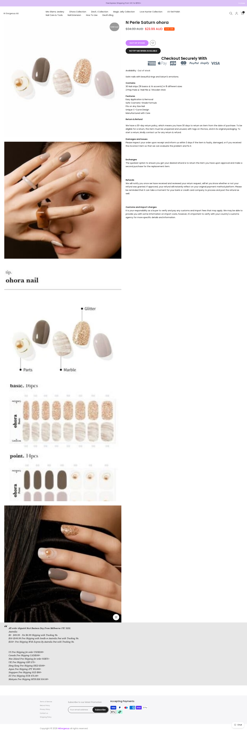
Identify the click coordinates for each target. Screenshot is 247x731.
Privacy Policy (45, 709)
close (6, 3)
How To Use (91, 15)
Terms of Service (46, 702)
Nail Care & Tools (54, 15)
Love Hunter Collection (151, 11)
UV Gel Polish (173, 11)
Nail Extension (74, 15)
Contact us (44, 713)
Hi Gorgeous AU (11, 13)
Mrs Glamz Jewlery (55, 11)
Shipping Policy (45, 717)
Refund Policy (45, 705)
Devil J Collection (99, 11)
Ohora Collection (77, 11)
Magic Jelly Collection (124, 11)
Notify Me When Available (143, 50)
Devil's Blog (107, 15)
